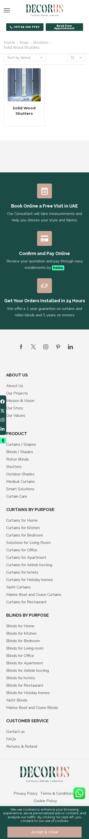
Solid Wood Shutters (24, 111)
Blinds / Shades (19, 452)
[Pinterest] (58, 346)
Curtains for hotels (22, 572)
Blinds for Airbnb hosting (27, 670)
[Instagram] (45, 346)
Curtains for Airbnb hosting (29, 565)
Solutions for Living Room (28, 542)
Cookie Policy (45, 801)
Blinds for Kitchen (21, 633)
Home (9, 42)
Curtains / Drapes (21, 444)
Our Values (15, 415)
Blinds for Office (20, 655)
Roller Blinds (17, 459)
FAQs (11, 739)
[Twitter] (33, 346)
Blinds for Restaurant (24, 685)
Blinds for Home (20, 626)
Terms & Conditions (57, 793)
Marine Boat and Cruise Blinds (32, 707)
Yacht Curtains (18, 587)
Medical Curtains (20, 481)
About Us (14, 386)
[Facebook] (21, 346)
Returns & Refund (21, 746)
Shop (24, 42)
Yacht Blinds (16, 700)
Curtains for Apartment (26, 557)
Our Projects (17, 393)
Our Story (14, 408)
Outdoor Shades (20, 474)
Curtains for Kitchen (23, 528)
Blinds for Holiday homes (28, 693)
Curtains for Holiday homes (29, 580)
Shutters (40, 42)
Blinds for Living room (25, 648)
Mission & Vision (20, 400)
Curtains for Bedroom (24, 535)
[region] (44, 822)
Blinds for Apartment (24, 663)
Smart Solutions (20, 489)
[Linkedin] (70, 346)
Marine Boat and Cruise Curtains (33, 594)
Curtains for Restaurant (26, 602)
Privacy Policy (26, 793)
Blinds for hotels (20, 678)
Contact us (15, 731)
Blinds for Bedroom (23, 641)
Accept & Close (44, 832)
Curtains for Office (21, 550)
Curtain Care (16, 496)
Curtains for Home (22, 520)
